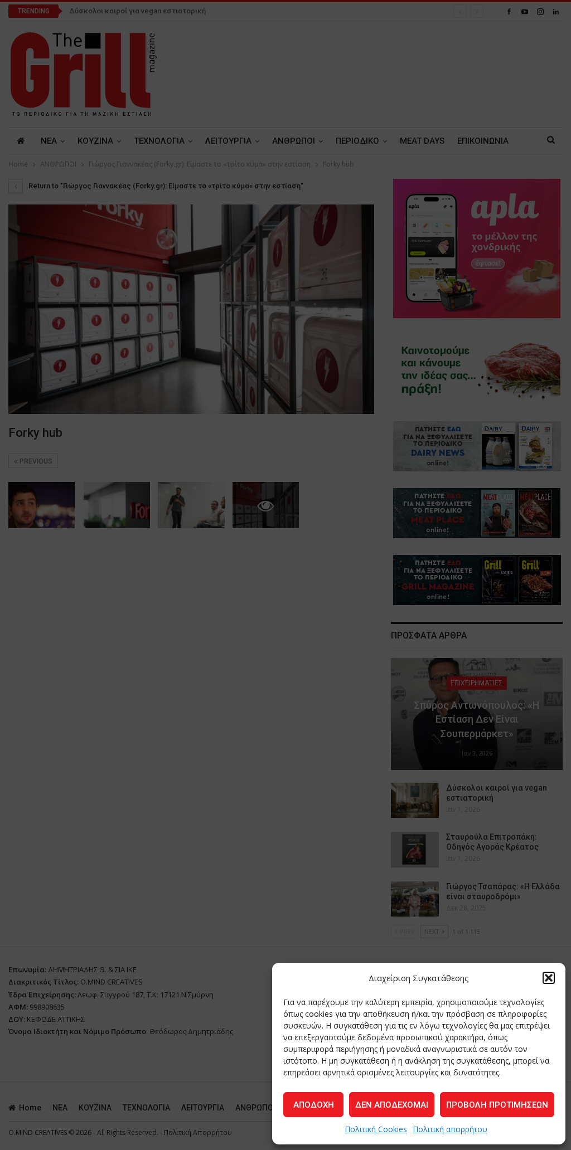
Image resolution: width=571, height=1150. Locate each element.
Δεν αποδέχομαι (391, 1105)
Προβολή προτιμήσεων (497, 1105)
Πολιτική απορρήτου (450, 1129)
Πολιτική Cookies (376, 1129)
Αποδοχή (313, 1105)
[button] (548, 977)
